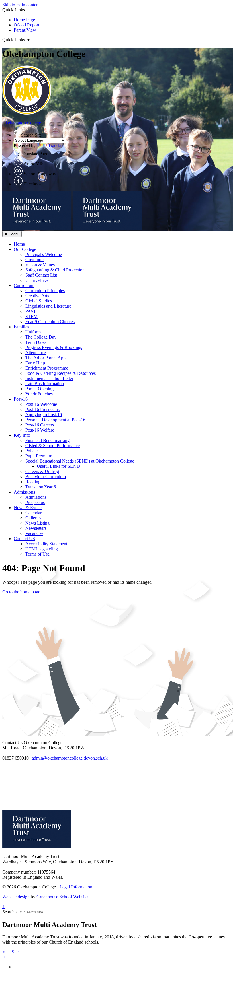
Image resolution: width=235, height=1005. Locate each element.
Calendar (33, 512)
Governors (34, 259)
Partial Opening (39, 388)
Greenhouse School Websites (62, 896)
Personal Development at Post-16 (55, 419)
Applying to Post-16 (43, 414)
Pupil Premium (38, 455)
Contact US (24, 538)
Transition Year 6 (40, 486)
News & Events (28, 507)
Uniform (33, 331)
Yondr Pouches (39, 393)
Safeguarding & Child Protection (55, 269)
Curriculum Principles (45, 290)
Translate (56, 145)
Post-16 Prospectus (42, 409)
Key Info (22, 435)
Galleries (33, 517)
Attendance (35, 352)
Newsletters (35, 528)
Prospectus (35, 502)
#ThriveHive (36, 280)
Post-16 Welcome (41, 404)
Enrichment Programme (46, 368)
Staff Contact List (41, 275)
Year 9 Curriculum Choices (50, 321)
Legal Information (76, 886)
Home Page (24, 19)
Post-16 (21, 399)
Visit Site (10, 951)
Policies (32, 450)
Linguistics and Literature (48, 306)
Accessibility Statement (46, 543)
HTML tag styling (41, 548)
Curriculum (24, 285)
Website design (16, 896)
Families (21, 326)
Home (19, 244)
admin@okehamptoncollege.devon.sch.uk (70, 758)
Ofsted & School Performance (52, 445)
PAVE (31, 311)
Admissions (24, 492)
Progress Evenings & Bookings (53, 347)
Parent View (25, 30)
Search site (12, 911)
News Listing (37, 523)
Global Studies (38, 300)
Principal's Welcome (43, 254)
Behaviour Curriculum (45, 476)
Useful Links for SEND (58, 466)
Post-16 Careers (39, 424)
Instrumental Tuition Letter (49, 378)
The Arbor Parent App (45, 357)
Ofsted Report (26, 24)
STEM (31, 316)
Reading (32, 481)
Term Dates (35, 342)
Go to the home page (21, 591)
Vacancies (34, 533)
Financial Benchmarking (47, 440)
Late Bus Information (44, 383)
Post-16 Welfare (39, 430)
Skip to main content (21, 4)
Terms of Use (37, 554)
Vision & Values (40, 264)
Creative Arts (37, 295)
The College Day (40, 337)
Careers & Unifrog (42, 471)
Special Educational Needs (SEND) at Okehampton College (79, 461)
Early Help (35, 362)
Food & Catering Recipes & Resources (60, 373)
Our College (25, 249)
